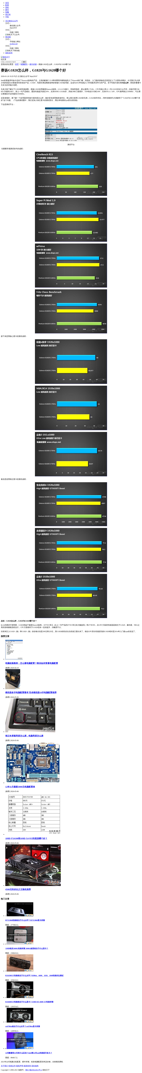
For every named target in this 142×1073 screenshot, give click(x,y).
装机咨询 (8, 53)
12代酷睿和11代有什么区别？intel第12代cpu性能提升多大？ (28, 1053)
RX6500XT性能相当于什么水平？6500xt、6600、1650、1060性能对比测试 (34, 975)
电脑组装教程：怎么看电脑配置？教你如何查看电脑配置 (31, 663)
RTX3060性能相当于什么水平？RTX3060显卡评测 (25, 920)
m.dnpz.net (14, 44)
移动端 (8, 37)
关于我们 (4, 1066)
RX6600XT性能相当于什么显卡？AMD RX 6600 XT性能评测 (29, 1002)
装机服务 (35, 1066)
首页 (7, 3)
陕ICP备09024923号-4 (33, 1070)
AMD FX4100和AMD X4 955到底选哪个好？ (26, 838)
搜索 (24, 62)
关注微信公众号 (11, 21)
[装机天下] (5, 57)
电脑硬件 (24, 64)
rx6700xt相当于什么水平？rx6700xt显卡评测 (22, 1026)
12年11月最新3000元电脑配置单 (20, 787)
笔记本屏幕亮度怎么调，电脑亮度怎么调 (24, 736)
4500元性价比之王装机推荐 (18, 889)
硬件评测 (33, 64)
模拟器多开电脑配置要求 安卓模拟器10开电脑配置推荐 (31, 692)
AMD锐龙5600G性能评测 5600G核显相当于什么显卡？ (26, 948)
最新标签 (27, 1066)
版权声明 (19, 1066)
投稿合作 (12, 1066)
